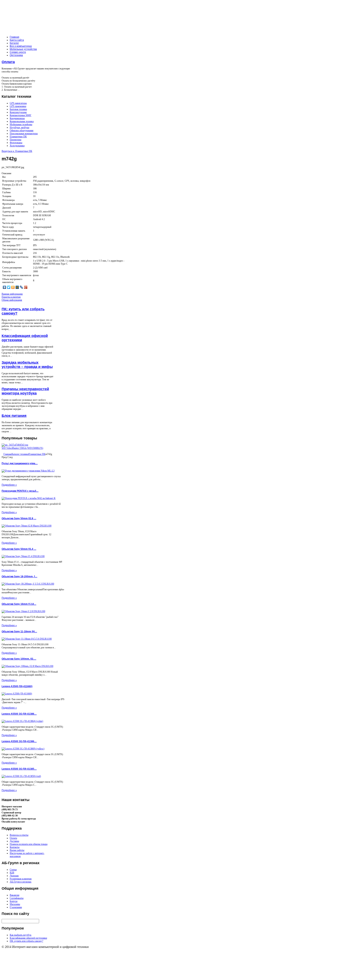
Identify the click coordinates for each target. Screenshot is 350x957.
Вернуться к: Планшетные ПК (17, 151)
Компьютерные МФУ (20, 115)
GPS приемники (18, 106)
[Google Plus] (26, 287)
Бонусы (13, 901)
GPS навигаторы (18, 103)
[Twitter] (9, 287)
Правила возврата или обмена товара (28, 844)
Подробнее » (9, 484)
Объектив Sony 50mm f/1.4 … (19, 549)
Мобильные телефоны (21, 124)
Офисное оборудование (21, 130)
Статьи (13, 869)
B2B (12, 872)
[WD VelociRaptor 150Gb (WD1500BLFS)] (15, 444)
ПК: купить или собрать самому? (26, 941)
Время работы (17, 850)
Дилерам (14, 875)
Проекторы (15, 139)
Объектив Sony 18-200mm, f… (19, 576)
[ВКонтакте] (4, 287)
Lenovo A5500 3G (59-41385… (19, 768)
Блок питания (14, 416)
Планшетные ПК (18, 136)
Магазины (15, 904)
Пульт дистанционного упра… (20, 463)
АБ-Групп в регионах (20, 881)
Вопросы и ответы (19, 835)
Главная (7, 454)
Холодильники (17, 145)
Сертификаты (16, 898)
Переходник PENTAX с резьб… (20, 491)
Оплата (8, 62)
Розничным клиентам (21, 878)
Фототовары (16, 142)
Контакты (14, 847)
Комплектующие (18, 112)
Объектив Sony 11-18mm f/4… (19, 631)
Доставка (14, 841)
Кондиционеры (17, 118)
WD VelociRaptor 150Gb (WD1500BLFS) (22, 448)
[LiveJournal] (21, 287)
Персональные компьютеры (24, 133)
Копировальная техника (22, 121)
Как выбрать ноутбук (20, 935)
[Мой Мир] (17, 287)
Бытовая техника (18, 109)
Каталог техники (20, 454)
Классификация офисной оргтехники (28, 938)
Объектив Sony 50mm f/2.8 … (19, 518)
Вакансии (14, 895)
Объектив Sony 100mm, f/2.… (19, 658)
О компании (16, 907)
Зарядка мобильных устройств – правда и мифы (27, 364)
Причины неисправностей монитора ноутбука (25, 391)
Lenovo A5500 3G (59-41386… (19, 713)
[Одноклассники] (13, 287)
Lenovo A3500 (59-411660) (17, 686)
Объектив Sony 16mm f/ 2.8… (19, 604)
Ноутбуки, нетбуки (19, 127)
